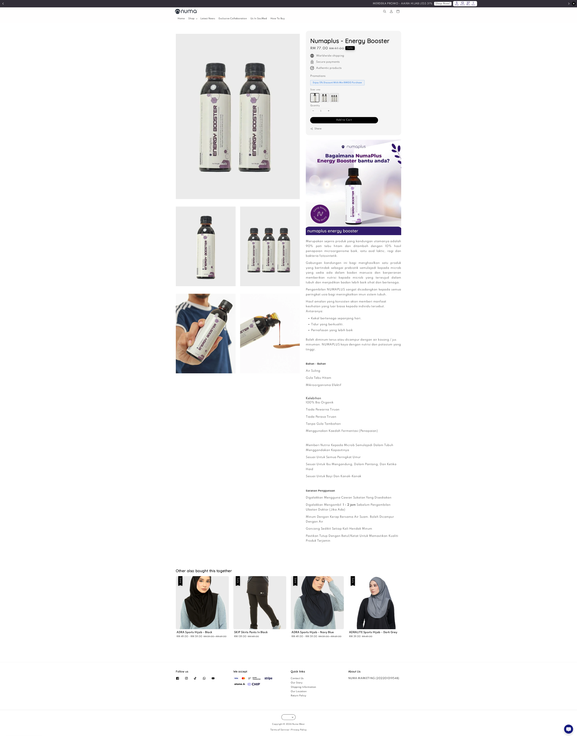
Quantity (315, 106)
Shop (191, 18)
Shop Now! (303, 3)
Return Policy (298, 696)
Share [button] (318, 129)
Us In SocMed (258, 18)
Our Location (299, 691)
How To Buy (277, 18)
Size (315, 90)
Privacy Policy (299, 730)
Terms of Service (279, 730)
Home (181, 18)
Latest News (207, 18)
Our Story (296, 683)
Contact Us (297, 678)
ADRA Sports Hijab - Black (27, 728)
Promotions (318, 76)
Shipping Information (303, 687)
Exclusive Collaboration (233, 18)
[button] (384, 11)
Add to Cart (344, 120)
